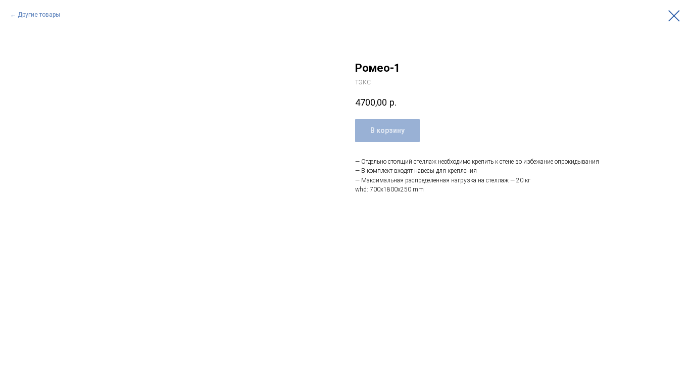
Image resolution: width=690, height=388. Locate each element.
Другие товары (39, 14)
